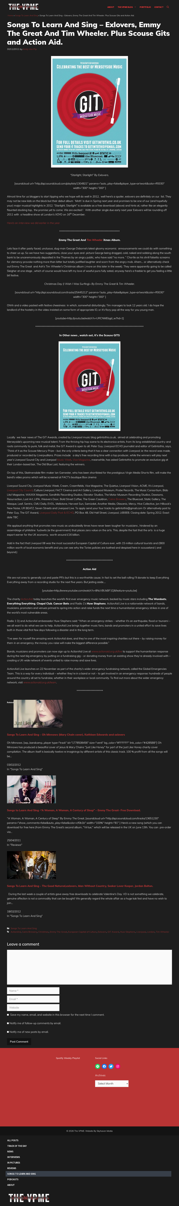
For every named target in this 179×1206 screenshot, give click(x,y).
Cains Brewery (117, 499)
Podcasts (12, 1179)
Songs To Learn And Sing (26, 15)
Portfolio (145, 7)
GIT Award (113, 931)
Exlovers (102, 931)
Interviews (13, 1157)
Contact (158, 7)
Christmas (43, 931)
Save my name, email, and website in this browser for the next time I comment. (57, 1014)
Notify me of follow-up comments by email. (35, 1023)
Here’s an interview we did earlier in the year (33, 223)
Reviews (11, 1168)
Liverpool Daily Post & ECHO (57, 512)
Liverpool (141, 931)
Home (10, 15)
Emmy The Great (58, 931)
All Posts (12, 1140)
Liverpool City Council (20, 490)
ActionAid (27, 599)
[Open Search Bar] (168, 7)
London (151, 931)
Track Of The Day (17, 1145)
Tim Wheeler (95, 240)
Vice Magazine (81, 459)
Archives (100, 1075)
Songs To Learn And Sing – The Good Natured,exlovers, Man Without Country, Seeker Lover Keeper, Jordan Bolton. (80, 886)
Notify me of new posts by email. (29, 1031)
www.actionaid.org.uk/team (39, 682)
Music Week (64, 459)
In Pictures (13, 1162)
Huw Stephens (127, 931)
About (110, 7)
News (10, 1151)
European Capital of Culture (82, 931)
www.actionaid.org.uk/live (106, 651)
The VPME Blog (125, 7)
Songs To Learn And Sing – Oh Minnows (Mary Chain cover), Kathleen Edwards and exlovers (66, 734)
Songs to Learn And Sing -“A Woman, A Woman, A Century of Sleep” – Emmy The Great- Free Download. (74, 810)
